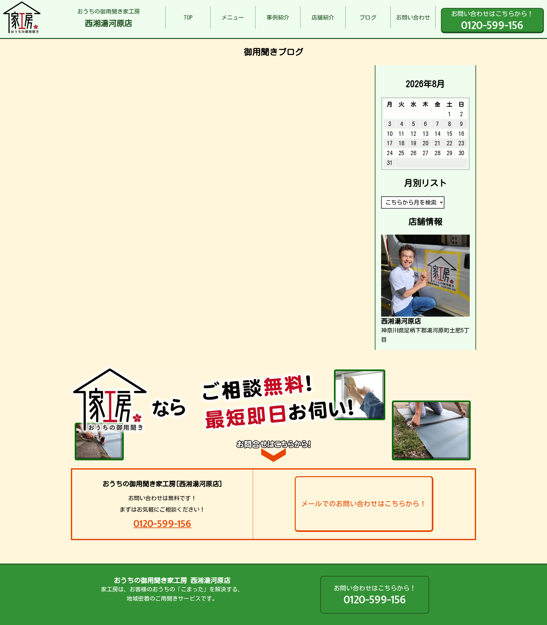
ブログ (367, 17)
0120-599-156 (162, 523)
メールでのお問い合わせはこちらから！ (363, 503)
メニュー (232, 17)
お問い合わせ (413, 17)
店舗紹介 (322, 17)
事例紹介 (278, 17)
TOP (188, 17)
